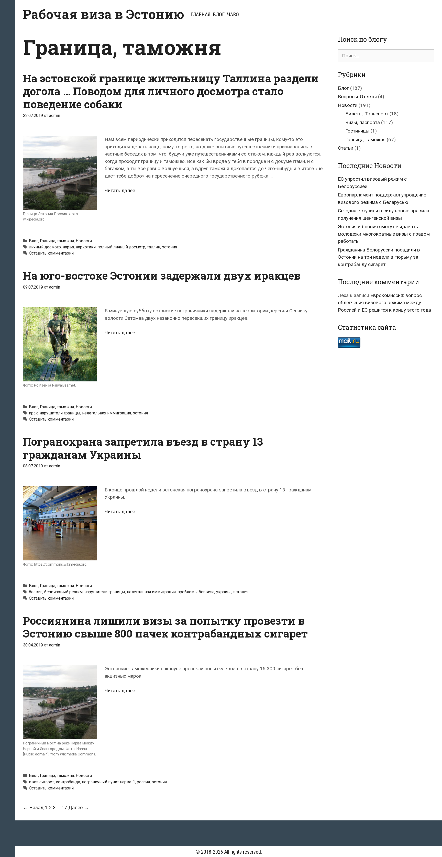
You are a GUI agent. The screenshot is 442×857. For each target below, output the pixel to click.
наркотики (86, 247)
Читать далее (120, 190)
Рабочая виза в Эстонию (103, 14)
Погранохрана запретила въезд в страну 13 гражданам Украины (143, 447)
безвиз (35, 591)
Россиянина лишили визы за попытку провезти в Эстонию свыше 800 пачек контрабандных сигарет (165, 626)
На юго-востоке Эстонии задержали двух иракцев (162, 275)
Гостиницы (357, 131)
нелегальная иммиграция (106, 413)
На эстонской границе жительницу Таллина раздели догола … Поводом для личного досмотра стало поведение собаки (171, 91)
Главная (201, 15)
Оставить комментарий (51, 253)
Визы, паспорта (362, 122)
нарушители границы (60, 413)
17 (64, 807)
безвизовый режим (63, 591)
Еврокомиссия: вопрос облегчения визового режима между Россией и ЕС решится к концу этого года (384, 302)
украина (223, 591)
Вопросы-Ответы (357, 97)
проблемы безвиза (196, 591)
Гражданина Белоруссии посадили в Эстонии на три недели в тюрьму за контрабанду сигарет (379, 257)
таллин (153, 247)
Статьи (345, 148)
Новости (84, 240)
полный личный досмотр (121, 247)
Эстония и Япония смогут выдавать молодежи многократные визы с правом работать (384, 234)
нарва (68, 247)
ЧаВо (233, 15)
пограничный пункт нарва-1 (108, 781)
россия (143, 781)
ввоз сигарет (41, 781)
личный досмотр (45, 247)
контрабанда (68, 781)
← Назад (33, 807)
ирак (33, 413)
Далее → (78, 807)
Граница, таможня (57, 240)
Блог (219, 15)
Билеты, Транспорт (366, 114)
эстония (169, 247)
